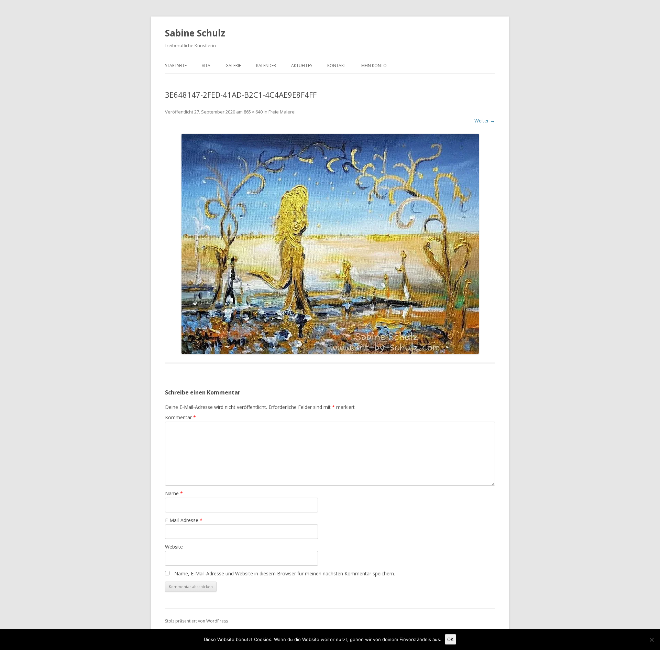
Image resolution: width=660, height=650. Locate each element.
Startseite (176, 65)
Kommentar (180, 417)
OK (450, 639)
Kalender (266, 65)
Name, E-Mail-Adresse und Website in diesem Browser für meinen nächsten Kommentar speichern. (284, 573)
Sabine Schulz (195, 33)
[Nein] (651, 639)
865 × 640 (253, 112)
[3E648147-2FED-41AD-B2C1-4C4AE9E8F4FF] (330, 244)
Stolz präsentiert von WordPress (196, 621)
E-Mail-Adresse (183, 520)
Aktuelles (301, 65)
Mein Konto (374, 65)
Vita (206, 65)
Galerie (233, 65)
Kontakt (336, 65)
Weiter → (484, 120)
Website (174, 546)
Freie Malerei (282, 112)
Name (174, 493)
